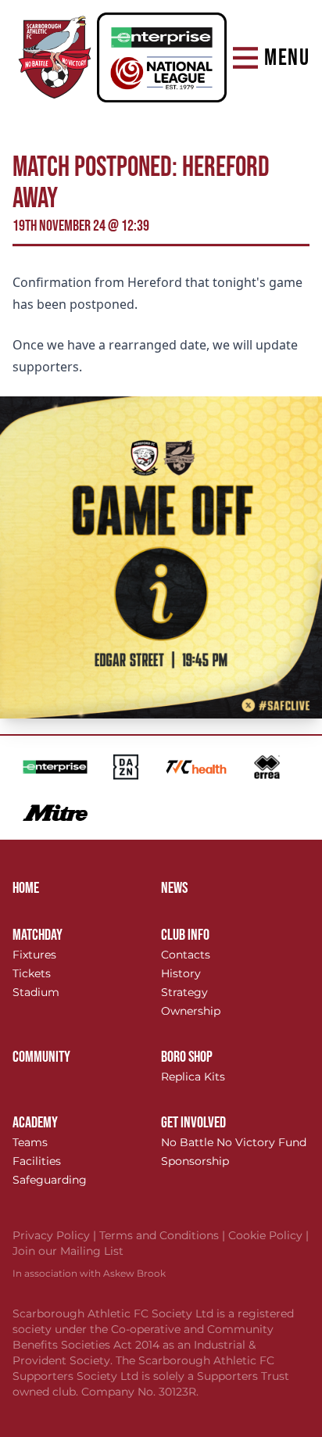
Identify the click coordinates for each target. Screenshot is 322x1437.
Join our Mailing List (68, 1251)
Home (26, 888)
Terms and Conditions (163, 1235)
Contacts (185, 955)
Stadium (36, 992)
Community (41, 1057)
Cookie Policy (268, 1235)
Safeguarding (50, 1180)
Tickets (32, 973)
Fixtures (34, 955)
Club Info (185, 935)
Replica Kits (193, 1077)
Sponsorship (195, 1161)
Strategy (184, 992)
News (174, 888)
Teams (30, 1142)
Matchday (38, 935)
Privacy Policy (56, 1235)
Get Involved (193, 1122)
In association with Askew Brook (89, 1273)
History (181, 973)
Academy (35, 1122)
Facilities (37, 1161)
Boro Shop (187, 1057)
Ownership (190, 1011)
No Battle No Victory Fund (233, 1142)
